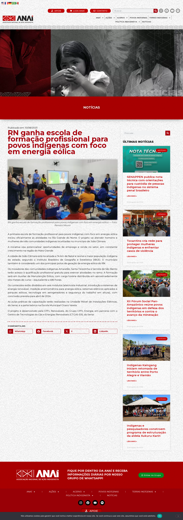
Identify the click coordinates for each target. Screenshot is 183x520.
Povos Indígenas (138, 18)
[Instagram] (161, 11)
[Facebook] (167, 11)
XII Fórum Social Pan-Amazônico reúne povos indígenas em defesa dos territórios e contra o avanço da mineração (145, 308)
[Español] (17, 3)
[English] (3, 3)
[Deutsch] (10, 3)
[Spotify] (178, 11)
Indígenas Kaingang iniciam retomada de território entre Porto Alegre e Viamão (142, 370)
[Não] (178, 516)
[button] (20, 331)
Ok (159, 516)
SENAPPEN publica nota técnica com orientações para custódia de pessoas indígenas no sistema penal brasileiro (145, 183)
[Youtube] (172, 11)
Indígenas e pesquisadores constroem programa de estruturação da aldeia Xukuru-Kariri (146, 430)
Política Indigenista (126, 22)
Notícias (146, 22)
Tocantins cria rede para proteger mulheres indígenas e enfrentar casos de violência (144, 246)
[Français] (6, 3)
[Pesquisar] (156, 11)
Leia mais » (132, 196)
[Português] (13, 3)
